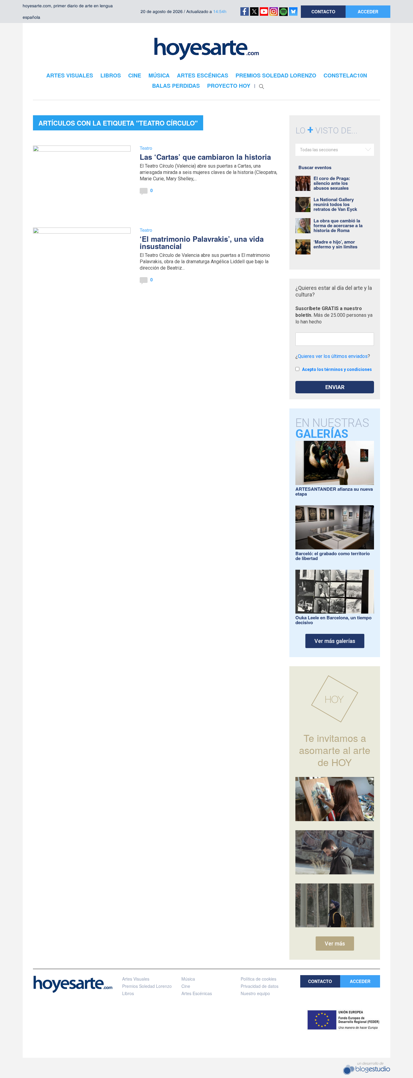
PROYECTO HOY (228, 86)
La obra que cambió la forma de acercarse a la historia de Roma (338, 225)
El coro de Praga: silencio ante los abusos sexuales (332, 183)
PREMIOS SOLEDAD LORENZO (276, 75)
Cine (185, 986)
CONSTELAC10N (345, 75)
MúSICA (159, 75)
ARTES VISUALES (69, 75)
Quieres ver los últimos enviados (333, 356)
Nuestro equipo (255, 993)
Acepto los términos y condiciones (337, 369)
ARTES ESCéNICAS (202, 75)
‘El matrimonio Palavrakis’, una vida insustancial (202, 242)
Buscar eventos (314, 167)
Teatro (146, 148)
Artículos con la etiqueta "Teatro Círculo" (118, 122)
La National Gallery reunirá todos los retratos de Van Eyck (335, 204)
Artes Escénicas (196, 993)
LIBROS (110, 75)
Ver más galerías (334, 641)
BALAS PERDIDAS (176, 86)
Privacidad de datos (259, 986)
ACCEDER (368, 11)
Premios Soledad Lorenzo (147, 986)
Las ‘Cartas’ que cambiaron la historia (205, 157)
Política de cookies (258, 979)
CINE (134, 75)
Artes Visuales (135, 979)
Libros (128, 993)
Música (188, 979)
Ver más (335, 943)
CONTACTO (323, 11)
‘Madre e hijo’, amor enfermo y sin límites (335, 244)
